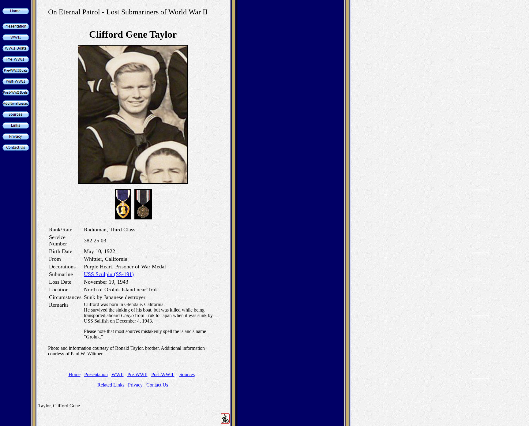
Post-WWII (162, 374)
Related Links (110, 384)
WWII (117, 374)
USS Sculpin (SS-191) (109, 274)
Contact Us (157, 384)
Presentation (96, 374)
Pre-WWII (137, 374)
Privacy (135, 384)
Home (75, 374)
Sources (187, 374)
